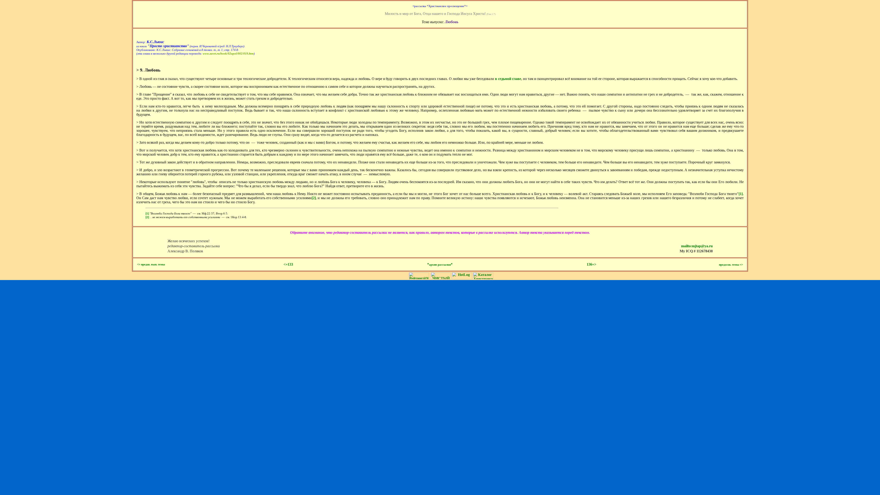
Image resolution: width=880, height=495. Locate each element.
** (440, 264)
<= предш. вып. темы (151, 264)
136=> (591, 264)
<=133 (288, 264)
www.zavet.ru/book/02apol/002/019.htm (228, 53)
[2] (314, 198)
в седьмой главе (508, 79)
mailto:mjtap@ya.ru (697, 246)
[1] (741, 194)
